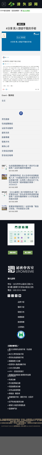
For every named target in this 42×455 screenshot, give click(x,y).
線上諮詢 (28, 252)
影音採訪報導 (7, 155)
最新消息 (5, 132)
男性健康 (5, 119)
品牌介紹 (21, 302)
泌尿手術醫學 (7, 128)
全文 (3, 100)
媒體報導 (21, 317)
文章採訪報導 (7, 151)
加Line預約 (21, 11)
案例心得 (21, 24)
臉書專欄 (5, 137)
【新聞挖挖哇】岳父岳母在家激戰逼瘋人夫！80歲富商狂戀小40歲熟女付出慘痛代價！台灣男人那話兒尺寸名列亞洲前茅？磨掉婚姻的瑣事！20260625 (24, 180)
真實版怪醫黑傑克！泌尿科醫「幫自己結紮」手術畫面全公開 (24, 207)
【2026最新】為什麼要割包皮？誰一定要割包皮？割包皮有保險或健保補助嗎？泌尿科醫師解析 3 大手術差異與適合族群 (24, 195)
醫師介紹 (21, 307)
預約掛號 (13, 252)
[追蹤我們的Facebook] (21, 113)
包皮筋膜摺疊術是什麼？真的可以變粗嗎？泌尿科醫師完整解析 (24, 167)
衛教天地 (5, 142)
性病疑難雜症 (7, 123)
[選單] (4, 4)
